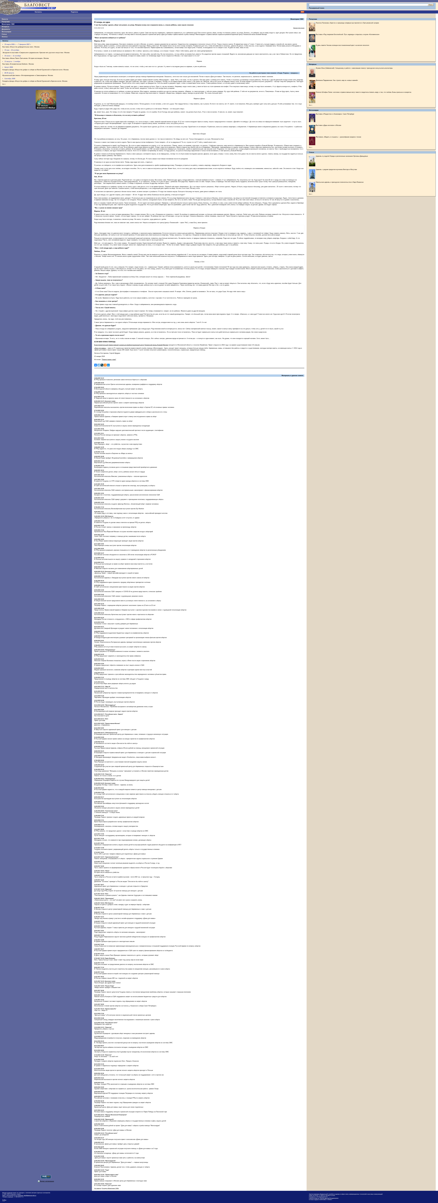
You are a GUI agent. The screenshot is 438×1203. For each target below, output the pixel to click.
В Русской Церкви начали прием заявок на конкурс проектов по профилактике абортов (124, 739)
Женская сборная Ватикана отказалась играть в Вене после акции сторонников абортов (124, 660)
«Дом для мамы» (100, 348)
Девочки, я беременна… (102, 725)
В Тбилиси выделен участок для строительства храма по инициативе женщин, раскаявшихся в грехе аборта (132, 969)
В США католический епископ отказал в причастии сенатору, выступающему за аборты (124, 485)
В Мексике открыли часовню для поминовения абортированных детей (118, 568)
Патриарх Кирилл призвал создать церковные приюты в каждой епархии (119, 817)
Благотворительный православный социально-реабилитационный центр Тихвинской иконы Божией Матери (131, 345)
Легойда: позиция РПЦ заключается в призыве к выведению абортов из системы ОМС (124, 1084)
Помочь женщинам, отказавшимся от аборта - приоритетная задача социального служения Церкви (128, 858)
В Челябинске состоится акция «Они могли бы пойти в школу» (116, 743)
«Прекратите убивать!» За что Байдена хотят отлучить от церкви (116, 518)
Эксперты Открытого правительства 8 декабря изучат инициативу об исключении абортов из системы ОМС (131, 1052)
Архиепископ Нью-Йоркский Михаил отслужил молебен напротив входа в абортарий (123, 531)
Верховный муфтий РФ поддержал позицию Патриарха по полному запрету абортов (123, 1093)
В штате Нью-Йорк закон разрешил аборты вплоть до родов (115, 683)
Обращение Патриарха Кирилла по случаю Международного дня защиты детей (122, 780)
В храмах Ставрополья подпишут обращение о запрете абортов (116, 1065)
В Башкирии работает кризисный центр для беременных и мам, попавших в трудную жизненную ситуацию (131, 734)
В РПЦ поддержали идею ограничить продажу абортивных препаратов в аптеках (122, 582)
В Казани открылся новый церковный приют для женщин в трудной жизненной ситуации (124, 923)
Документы (6, 29)
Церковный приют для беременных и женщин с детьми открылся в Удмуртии (121, 886)
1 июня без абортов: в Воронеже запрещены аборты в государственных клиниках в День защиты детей (130, 1121)
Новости (5, 19)
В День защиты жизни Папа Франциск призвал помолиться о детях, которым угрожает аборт (126, 955)
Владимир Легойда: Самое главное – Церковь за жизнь (113, 785)
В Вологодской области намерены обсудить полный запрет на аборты (118, 389)
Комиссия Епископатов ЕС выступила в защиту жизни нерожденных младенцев (122, 426)
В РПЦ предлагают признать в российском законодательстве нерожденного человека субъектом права (130, 674)
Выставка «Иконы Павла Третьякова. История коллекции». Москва (25, 58)
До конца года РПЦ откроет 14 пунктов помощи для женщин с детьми (118, 891)
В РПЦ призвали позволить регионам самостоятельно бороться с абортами (120, 379)
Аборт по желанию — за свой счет (106, 1056)
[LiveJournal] (102, 365)
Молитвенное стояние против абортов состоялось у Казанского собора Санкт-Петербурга (125, 1006)
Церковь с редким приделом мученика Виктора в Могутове (336, 169)
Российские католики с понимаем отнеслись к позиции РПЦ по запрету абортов (122, 1098)
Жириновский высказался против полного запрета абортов (114, 1079)
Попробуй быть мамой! (102, 1116)
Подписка (74, 12)
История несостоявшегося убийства (106, 872)
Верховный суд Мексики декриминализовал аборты (112, 462)
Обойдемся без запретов (102, 1024)
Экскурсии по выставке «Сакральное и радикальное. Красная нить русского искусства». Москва (35, 52)
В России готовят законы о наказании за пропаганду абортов (115, 527)
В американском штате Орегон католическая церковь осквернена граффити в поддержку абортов (128, 384)
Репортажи (6, 21)
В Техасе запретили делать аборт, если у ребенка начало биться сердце (119, 472)
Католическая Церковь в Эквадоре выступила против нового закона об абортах (121, 578)
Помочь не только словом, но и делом (107, 776)
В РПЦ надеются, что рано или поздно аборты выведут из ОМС (116, 449)
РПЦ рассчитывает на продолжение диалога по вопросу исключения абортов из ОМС (124, 964)
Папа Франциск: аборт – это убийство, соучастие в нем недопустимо (118, 444)
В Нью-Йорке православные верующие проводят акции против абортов (118, 541)
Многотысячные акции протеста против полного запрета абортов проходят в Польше (123, 1070)
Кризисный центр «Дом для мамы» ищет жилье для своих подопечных (118, 1107)
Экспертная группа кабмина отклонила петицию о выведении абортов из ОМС (121, 1047)
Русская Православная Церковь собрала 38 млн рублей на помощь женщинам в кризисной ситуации (129, 748)
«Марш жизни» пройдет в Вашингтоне (107, 987)
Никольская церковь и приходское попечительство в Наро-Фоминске (340, 182)
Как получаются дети (101, 716)
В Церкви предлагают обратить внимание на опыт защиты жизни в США (119, 665)
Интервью (5, 27)
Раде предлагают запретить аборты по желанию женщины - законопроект (119, 932)
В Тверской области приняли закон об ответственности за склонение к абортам (121, 398)
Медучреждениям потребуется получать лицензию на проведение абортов (120, 1038)
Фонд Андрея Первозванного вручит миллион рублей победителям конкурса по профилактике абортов (130, 937)
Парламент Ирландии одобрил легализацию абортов (112, 697)
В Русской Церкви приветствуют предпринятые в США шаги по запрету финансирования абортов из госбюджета (133, 950)
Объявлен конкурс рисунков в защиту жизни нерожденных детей (116, 808)
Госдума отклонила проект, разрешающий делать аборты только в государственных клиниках (127, 849)
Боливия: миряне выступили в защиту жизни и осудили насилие (116, 439)
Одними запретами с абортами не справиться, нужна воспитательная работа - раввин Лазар (126, 1089)
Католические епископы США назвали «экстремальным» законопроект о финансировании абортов (128, 490)
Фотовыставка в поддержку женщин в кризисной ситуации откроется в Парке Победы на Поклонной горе (130, 1112)
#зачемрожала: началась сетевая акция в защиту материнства (116, 826)
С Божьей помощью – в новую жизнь (107, 812)
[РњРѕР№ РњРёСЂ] (108, 365)
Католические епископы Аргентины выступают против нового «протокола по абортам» (124, 614)
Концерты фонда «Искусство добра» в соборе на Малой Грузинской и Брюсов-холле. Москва (34, 81)
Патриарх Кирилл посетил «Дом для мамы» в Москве (113, 1130)
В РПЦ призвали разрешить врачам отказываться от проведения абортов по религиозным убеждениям (130, 550)
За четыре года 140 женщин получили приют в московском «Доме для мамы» (121, 1139)
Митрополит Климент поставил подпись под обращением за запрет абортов (120, 1001)
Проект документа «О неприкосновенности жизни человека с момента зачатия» (121, 651)
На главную (97, 1188)
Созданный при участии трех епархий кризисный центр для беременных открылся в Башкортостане (128, 766)
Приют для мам (99, 720)
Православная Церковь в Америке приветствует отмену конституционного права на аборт (125, 416)
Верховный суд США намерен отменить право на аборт (113, 421)
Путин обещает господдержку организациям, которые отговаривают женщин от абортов (124, 835)
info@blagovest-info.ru (30, 1195)
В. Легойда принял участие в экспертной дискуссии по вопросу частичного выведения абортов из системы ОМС (133, 1043)
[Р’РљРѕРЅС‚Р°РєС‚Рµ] (95, 365)
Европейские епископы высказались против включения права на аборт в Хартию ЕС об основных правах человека (134, 407)
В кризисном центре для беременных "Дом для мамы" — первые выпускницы (121, 1162)
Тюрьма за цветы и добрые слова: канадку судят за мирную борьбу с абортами (122, 904)
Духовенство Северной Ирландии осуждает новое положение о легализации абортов (123, 628)
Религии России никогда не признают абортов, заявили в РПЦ (115, 435)
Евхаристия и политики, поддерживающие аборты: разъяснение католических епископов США (127, 495)
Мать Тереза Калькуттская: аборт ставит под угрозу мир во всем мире (118, 960)
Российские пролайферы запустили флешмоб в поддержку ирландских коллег (121, 803)
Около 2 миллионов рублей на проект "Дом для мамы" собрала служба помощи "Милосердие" (127, 1125)
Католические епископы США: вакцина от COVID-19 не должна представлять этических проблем (128, 591)
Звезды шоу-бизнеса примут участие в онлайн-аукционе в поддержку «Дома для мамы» (124, 918)
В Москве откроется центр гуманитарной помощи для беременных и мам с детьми (123, 914)
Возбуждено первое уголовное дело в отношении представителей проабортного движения (125, 467)
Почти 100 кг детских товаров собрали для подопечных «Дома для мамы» (120, 854)
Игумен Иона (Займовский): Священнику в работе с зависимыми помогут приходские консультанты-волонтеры (354, 68)
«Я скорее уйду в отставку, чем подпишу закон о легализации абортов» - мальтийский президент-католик (130, 513)
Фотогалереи (6, 32)
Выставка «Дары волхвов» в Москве (328, 125)
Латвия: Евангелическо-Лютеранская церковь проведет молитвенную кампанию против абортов (127, 642)
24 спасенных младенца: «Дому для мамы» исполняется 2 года (116, 1153)
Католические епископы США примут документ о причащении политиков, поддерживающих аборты (128, 499)
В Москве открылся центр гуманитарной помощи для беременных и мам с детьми (122, 909)
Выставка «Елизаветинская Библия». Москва (18, 64)
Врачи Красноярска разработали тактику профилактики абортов (116, 822)
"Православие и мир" (109, 359)
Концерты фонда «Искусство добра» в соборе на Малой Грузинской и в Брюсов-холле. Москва (35, 70)
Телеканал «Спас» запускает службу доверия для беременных (116, 624)
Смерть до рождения (101, 1135)
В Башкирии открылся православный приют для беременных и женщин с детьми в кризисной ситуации (130, 752)
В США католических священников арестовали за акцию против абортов (119, 587)
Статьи (4, 34)
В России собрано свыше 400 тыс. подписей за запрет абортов (116, 978)
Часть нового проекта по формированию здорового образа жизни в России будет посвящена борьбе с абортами (133, 868)
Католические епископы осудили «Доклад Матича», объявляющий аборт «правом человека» (126, 504)
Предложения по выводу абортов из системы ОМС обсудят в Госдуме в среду (121, 679)
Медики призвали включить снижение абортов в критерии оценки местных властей (123, 670)
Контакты (38, 12)
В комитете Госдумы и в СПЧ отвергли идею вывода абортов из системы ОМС (121, 481)
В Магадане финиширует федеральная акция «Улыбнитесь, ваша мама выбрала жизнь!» (125, 757)
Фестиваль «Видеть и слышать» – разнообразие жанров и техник (338, 137)
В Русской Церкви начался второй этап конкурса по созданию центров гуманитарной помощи (126, 973)
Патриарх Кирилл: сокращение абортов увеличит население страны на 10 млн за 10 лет (125, 605)
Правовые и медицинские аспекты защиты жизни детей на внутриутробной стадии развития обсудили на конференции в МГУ (137, 845)
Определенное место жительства (105, 688)
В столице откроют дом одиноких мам (107, 1185)
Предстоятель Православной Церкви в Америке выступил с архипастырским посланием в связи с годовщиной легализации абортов (140, 610)
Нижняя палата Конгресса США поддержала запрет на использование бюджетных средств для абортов (130, 996)
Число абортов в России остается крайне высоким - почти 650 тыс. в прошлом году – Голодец (127, 877)
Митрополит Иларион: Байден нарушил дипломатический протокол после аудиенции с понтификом (128, 430)
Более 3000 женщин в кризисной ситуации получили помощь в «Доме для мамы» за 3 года (126, 1148)
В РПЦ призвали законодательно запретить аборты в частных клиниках (119, 393)
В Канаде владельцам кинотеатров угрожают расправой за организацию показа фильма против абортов (130, 637)
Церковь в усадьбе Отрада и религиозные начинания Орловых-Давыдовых (342, 156)
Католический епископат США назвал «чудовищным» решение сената (118, 596)
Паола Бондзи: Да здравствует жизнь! (107, 983)
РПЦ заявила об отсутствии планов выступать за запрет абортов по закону (120, 647)
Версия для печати (298, 28)
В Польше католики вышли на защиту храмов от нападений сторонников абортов (122, 559)
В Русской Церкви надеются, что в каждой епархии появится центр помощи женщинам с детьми (128, 789)
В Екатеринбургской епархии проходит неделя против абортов (116, 711)
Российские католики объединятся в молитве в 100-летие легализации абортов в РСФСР (125, 554)
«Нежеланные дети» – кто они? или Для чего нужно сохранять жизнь (118, 900)
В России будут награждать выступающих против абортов (114, 702)
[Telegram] (98, 365)
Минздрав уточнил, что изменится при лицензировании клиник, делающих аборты (122, 840)
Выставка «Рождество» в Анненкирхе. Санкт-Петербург (335, 114)
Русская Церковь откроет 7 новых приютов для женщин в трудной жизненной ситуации (124, 927)
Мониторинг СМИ (8, 24)
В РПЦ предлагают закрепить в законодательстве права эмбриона (117, 656)
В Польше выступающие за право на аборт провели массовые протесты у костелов (123, 564)
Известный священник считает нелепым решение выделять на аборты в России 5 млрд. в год (126, 863)
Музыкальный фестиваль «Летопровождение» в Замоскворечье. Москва (27, 75)
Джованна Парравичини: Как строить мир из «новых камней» (337, 80)
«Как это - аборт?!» (100, 1010)
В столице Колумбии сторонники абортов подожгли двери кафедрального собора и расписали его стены (130, 412)
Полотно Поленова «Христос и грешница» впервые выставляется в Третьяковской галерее (347, 23)
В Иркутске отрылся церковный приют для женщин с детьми (115, 729)
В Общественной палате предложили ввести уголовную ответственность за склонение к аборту (127, 601)
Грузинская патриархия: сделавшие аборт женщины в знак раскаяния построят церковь (124, 1033)
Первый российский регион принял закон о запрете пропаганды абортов (119, 403)
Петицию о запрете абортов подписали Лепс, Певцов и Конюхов (116, 1061)
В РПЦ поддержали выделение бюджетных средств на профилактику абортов (121, 633)
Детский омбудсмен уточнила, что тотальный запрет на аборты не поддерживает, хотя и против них (129, 1075)
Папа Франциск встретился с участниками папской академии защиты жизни (120, 762)
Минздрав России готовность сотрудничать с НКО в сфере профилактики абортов (122, 619)
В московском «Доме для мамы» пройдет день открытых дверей (116, 1144)
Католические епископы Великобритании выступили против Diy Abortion (119, 508)
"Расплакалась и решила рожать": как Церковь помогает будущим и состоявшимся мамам (125, 895)
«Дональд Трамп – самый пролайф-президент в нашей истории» (116, 573)
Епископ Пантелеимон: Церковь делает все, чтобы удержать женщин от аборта (122, 1167)
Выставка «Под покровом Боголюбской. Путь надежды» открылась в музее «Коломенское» (347, 34)
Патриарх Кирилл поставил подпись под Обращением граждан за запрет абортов (122, 1102)
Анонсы (5, 37)
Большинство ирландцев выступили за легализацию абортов (115, 798)
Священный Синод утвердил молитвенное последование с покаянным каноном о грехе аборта (127, 1019)
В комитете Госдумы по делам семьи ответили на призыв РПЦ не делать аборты (122, 522)
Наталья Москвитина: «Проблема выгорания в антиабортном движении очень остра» (123, 706)
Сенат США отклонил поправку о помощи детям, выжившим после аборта (120, 536)
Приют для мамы (100, 1171)
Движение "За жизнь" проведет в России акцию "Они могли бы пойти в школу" (121, 881)
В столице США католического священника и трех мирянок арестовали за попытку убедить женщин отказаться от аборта (136, 794)
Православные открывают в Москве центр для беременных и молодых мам (120, 1181)
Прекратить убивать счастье (104, 1029)
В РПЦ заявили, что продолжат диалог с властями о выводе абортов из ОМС (121, 831)
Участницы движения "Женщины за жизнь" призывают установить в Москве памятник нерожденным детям (131, 771)
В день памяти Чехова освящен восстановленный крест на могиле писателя (342, 45)
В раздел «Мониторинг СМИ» (110, 1188)
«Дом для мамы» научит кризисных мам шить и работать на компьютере (119, 1158)
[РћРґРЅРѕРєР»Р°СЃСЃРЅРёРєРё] (105, 365)
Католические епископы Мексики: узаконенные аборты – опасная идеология (120, 476)
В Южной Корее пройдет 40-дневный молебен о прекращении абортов (118, 458)
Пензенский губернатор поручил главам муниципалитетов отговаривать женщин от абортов (126, 693)
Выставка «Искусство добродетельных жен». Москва (20, 47)
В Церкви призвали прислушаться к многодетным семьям (114, 941)
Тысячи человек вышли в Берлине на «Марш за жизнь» (113, 453)
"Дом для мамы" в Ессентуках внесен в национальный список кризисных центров (122, 1015)
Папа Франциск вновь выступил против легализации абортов (115, 545)
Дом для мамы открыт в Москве (105, 1176)
